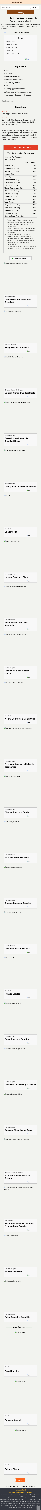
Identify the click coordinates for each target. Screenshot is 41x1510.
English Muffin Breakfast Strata (20, 392)
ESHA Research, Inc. (27, 248)
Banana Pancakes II (14, 1271)
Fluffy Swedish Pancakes (17, 347)
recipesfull (17, 2)
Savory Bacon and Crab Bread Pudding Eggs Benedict (19, 1225)
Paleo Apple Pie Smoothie (17, 1316)
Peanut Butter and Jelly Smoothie (16, 624)
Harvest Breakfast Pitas (16, 577)
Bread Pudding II (13, 1371)
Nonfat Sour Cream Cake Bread (20, 718)
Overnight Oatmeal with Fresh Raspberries (19, 765)
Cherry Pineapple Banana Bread (20, 486)
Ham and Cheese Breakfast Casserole (17, 1176)
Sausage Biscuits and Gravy (18, 1129)
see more (20, 1480)
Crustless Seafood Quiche (17, 948)
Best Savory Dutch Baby (17, 857)
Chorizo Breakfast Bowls (17, 812)
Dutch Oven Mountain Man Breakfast (17, 300)
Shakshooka (11, 531)
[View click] (20, 1332)
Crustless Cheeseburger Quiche (20, 1084)
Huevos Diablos (12, 993)
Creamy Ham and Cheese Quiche (16, 672)
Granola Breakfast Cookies (18, 903)
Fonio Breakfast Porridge (17, 1039)
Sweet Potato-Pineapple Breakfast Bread (16, 439)
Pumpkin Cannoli (13, 1420)
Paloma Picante (12, 1469)
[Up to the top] (38, 1508)
